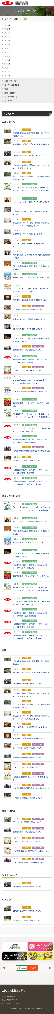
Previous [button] (4, 968)
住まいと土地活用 (11, 84)
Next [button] (50, 968)
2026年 (7, 25)
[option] (27, 968)
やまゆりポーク (11, 96)
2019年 (7, 52)
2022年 (7, 40)
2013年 (7, 75)
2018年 (7, 56)
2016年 (7, 64)
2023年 (7, 36)
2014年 (7, 71)
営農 (6, 88)
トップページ (6, 19)
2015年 (7, 68)
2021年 (7, 44)
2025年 (7, 29)
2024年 (7, 33)
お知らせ (17, 19)
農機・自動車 (10, 92)
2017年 (7, 60)
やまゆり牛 (9, 100)
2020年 (7, 48)
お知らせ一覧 (10, 80)
